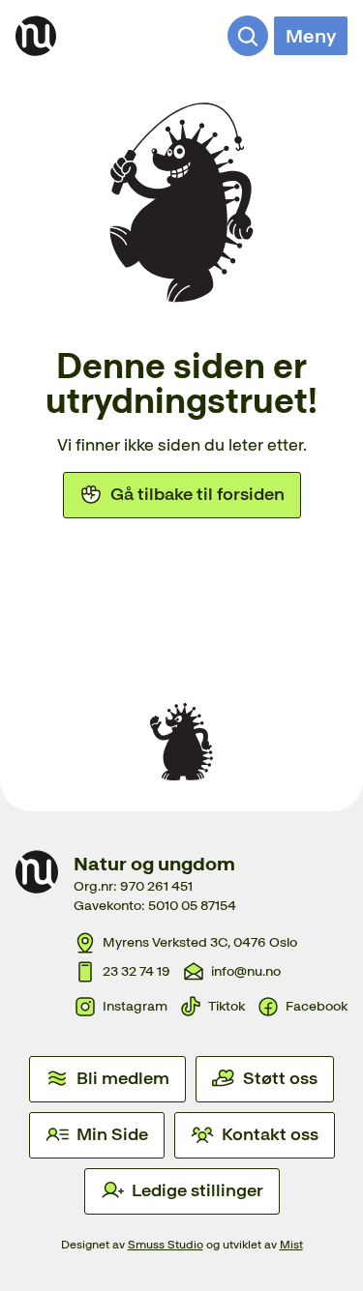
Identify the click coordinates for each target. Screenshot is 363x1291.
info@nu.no (246, 971)
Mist (291, 1244)
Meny (311, 35)
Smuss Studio (165, 1244)
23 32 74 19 (136, 971)
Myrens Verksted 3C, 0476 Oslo (200, 942)
